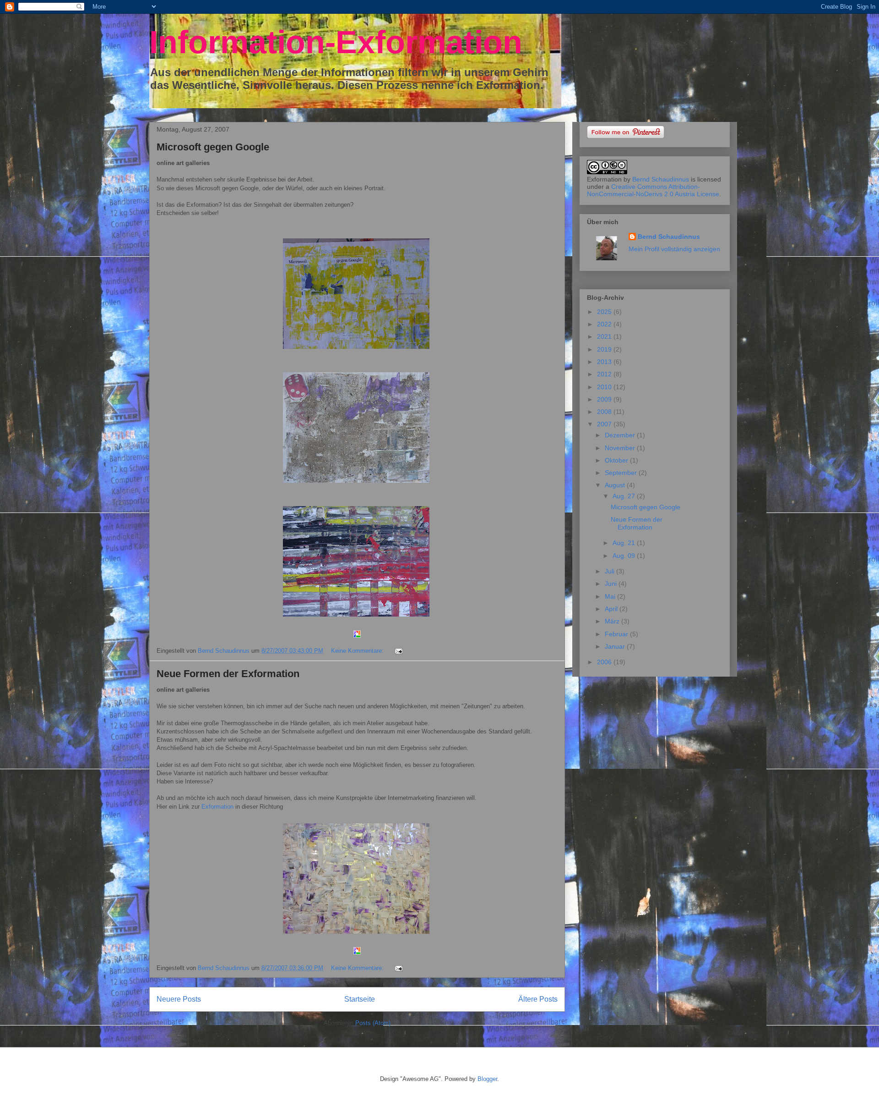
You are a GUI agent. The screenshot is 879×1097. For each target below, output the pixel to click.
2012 (605, 374)
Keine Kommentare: (358, 650)
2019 (605, 349)
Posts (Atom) (373, 1023)
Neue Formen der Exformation (228, 673)
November (621, 448)
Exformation (217, 806)
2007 (605, 424)
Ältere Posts (538, 999)
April (612, 608)
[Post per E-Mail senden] (398, 650)
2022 (605, 324)
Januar (616, 646)
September (622, 472)
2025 (605, 311)
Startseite (359, 999)
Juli (610, 571)
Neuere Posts (179, 999)
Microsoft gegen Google (213, 147)
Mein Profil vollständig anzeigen (674, 249)
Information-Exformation (335, 42)
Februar (617, 634)
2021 (605, 336)
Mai (611, 596)
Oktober (617, 460)
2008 (605, 411)
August (616, 485)
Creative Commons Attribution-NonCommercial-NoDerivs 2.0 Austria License (653, 190)
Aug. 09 (625, 555)
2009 (605, 399)
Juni (612, 583)
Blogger (487, 1078)
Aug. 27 (625, 496)
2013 (605, 361)
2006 (605, 662)
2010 (605, 387)
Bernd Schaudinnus (660, 179)
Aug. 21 (625, 542)
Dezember (621, 435)
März (613, 621)
